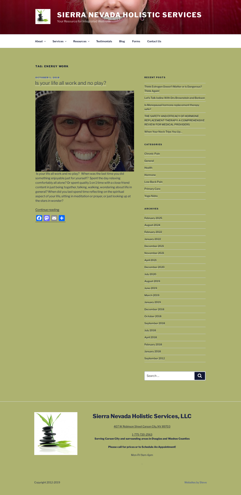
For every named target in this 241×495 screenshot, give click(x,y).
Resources (79, 41)
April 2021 (150, 260)
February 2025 (153, 218)
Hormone (150, 174)
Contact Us (154, 41)
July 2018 (150, 330)
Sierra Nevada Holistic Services (129, 15)
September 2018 (154, 323)
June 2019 (150, 288)
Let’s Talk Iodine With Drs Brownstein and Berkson (174, 97)
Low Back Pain (153, 181)
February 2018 (153, 344)
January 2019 (152, 302)
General (149, 160)
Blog (122, 41)
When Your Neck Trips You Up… (163, 131)
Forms (136, 41)
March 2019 (151, 295)
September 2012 (154, 358)
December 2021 (154, 246)
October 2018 (152, 316)
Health (148, 167)
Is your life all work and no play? (70, 83)
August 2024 (152, 225)
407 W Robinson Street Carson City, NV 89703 (142, 426)
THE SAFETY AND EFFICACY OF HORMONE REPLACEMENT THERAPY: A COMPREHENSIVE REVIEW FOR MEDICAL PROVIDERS (174, 120)
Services (58, 41)
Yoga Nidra (151, 195)
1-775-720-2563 (142, 434)
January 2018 (152, 351)
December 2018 (154, 309)
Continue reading (47, 210)
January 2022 (152, 239)
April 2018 (150, 337)
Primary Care (152, 188)
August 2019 (152, 281)
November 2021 (154, 253)
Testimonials (104, 41)
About (39, 41)
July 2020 (150, 274)
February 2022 (153, 232)
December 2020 (154, 267)
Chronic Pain (152, 153)
